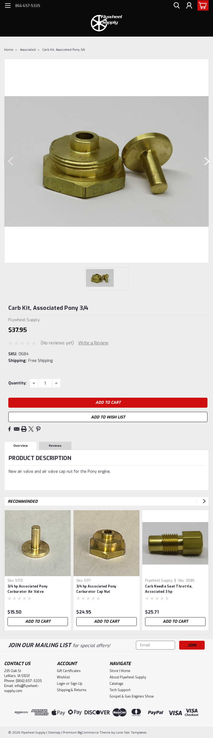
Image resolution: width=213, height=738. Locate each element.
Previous (8, 161)
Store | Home (120, 671)
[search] (177, 5)
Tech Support (120, 690)
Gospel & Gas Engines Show (132, 696)
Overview (20, 446)
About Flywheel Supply (128, 677)
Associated (28, 50)
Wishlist (63, 677)
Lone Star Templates (131, 733)
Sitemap (54, 733)
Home (8, 50)
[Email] (16, 429)
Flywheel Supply (158, 580)
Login (61, 683)
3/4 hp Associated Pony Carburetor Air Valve (27, 589)
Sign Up (76, 683)
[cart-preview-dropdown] (202, 5)
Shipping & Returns (72, 690)
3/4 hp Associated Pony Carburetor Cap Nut (96, 589)
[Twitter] (31, 429)
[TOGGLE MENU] (7, 6)
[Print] (24, 429)
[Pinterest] (38, 429)
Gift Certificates (69, 671)
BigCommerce (88, 733)
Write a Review (93, 343)
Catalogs (116, 683)
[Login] (189, 5)
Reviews (55, 446)
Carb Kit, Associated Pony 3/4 (63, 50)
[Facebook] (9, 429)
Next (205, 161)
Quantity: (17, 383)
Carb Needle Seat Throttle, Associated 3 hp (168, 589)
